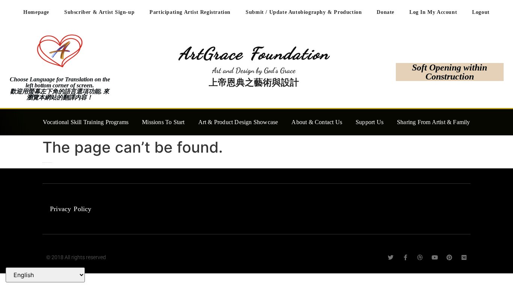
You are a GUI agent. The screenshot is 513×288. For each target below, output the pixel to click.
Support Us (369, 122)
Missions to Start (163, 122)
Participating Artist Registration (190, 12)
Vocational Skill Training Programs (85, 122)
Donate (385, 12)
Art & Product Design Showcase (238, 122)
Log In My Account (433, 12)
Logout (481, 12)
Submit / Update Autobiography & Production (304, 12)
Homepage (36, 12)
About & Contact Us (316, 122)
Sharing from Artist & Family (433, 122)
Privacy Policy (71, 209)
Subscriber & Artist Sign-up (99, 12)
